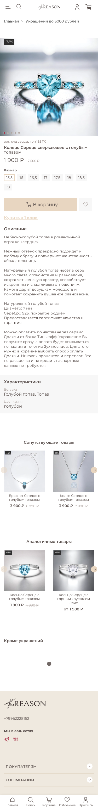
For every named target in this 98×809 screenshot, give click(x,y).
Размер (10, 170)
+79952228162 (16, 718)
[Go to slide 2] (8, 133)
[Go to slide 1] (4, 133)
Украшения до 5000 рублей (52, 21)
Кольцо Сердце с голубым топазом (24, 597)
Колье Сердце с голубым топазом (73, 497)
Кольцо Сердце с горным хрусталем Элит (73, 599)
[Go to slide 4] (15, 133)
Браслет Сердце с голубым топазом (24, 497)
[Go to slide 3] (11, 133)
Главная (11, 21)
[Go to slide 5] (19, 133)
